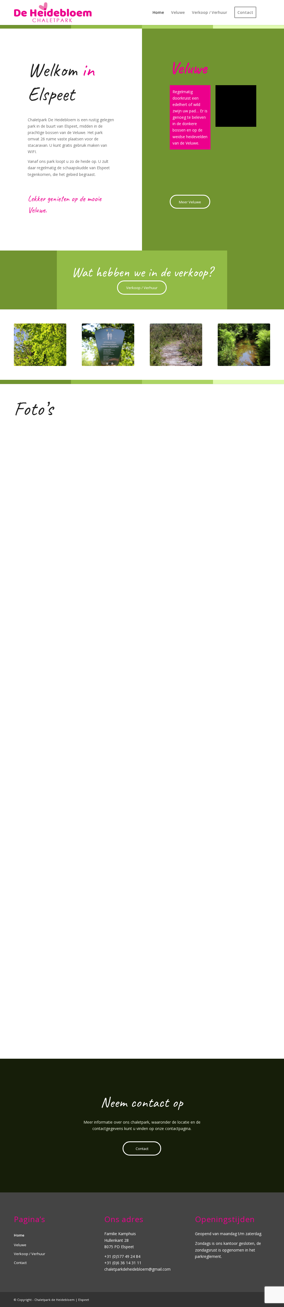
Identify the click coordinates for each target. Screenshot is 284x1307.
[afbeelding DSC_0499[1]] (57, 599)
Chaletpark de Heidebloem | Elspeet (61, 1300)
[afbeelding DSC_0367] (142, 805)
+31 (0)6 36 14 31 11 (122, 1262)
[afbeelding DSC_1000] (228, 599)
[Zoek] (265, 12)
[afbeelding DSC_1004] (142, 530)
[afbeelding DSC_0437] (142, 942)
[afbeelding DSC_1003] (228, 530)
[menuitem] (158, 12)
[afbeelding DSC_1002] (142, 599)
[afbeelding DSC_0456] (142, 1010)
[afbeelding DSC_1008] (228, 668)
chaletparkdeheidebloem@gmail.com (137, 1269)
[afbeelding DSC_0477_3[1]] (142, 462)
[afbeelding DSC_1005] (228, 462)
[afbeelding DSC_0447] (57, 805)
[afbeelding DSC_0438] (228, 942)
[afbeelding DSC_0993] (142, 668)
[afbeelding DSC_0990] (228, 736)
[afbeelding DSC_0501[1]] (142, 736)
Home (19, 1235)
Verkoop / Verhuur (29, 1253)
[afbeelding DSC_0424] (57, 462)
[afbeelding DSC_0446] (57, 1010)
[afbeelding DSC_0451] (57, 530)
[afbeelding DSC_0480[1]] (57, 668)
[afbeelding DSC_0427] (142, 873)
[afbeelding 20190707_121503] (228, 1010)
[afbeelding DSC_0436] (57, 942)
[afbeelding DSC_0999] (57, 736)
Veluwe (20, 1244)
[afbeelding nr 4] (228, 805)
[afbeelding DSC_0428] (228, 873)
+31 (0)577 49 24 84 (122, 1256)
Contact (20, 1262)
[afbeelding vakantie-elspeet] (57, 873)
